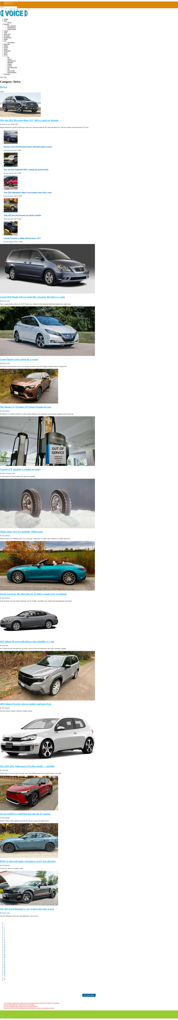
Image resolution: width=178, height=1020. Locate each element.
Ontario (9, 64)
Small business (11, 29)
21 (4, 959)
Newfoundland (11, 72)
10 (4, 941)
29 (4, 972)
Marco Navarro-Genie (8, 473)
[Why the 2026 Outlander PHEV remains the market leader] (11, 166)
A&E (5, 21)
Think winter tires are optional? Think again (21, 531)
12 (4, 944)
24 (4, 964)
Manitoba (10, 62)
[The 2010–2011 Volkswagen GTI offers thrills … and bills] (47, 762)
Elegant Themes (12, 1011)
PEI (8, 69)
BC (8, 57)
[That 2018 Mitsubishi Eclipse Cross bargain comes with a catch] (11, 189)
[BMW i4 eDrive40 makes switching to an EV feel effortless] (29, 857)
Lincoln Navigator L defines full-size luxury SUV (22, 238)
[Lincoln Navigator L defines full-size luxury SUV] (11, 234)
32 (4, 979)
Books (9, 22)
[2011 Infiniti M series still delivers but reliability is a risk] (29, 637)
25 (4, 966)
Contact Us (8, 2)
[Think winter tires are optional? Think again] (47, 528)
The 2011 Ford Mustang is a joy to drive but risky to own (27, 909)
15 (4, 949)
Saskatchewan (11, 61)
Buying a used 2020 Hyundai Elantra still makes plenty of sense (28, 147)
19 (4, 956)
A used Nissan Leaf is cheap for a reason (19, 359)
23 (4, 962)
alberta (9, 59)
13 (4, 946)
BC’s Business (11, 26)
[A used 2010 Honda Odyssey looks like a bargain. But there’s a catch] (47, 293)
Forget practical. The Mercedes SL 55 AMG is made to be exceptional (33, 594)
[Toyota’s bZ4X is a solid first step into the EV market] (29, 810)
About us (7, 4)
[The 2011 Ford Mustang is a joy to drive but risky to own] (29, 905)
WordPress (29, 1011)
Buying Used (6, 124)
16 (4, 951)
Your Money (11, 42)
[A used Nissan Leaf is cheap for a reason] (47, 355)
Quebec (9, 66)
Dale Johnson (10, 173)
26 (4, 967)
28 (4, 970)
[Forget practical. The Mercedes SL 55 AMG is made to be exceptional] (47, 590)
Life (5, 41)
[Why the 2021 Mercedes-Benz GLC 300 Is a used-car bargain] (20, 116)
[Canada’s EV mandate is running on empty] (47, 465)
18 (4, 954)
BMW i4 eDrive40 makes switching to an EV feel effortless (28, 861)
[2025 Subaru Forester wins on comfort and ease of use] (47, 700)
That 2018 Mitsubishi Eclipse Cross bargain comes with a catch (28, 192)
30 (4, 974)
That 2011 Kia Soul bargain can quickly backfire (22, 215)
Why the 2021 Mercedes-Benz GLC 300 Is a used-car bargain (29, 120)
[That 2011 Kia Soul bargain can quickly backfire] (11, 211)
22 (4, 961)
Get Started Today (89, 995)
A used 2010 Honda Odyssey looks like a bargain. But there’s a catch (32, 297)
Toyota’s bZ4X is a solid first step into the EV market (25, 814)
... (4, 926)
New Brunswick (12, 67)
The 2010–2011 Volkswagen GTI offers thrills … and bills (27, 766)
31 (4, 975)
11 (4, 942)
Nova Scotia (11, 71)
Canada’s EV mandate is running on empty (20, 469)
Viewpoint (7, 74)
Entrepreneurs (11, 27)
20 (4, 957)
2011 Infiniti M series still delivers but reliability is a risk (27, 641)
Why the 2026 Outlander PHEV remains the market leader (26, 169)
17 (4, 952)
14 (4, 947)
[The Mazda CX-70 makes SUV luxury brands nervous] (29, 403)
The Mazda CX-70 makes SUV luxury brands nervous (25, 407)
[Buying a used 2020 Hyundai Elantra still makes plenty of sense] (11, 143)
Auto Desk (5, 645)
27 (4, 969)
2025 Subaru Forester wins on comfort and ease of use (25, 704)
